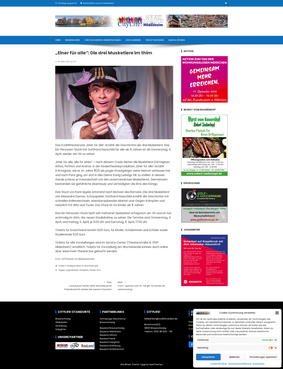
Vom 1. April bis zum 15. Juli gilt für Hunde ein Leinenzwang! (141, 286)
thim (99, 270)
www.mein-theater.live (77, 251)
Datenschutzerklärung (239, 363)
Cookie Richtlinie (218, 363)
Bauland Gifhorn (108, 335)
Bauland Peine (107, 338)
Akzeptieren (208, 357)
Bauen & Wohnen (177, 40)
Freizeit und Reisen (155, 40)
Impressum (258, 363)
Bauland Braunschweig (112, 327)
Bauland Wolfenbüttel (112, 349)
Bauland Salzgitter (110, 342)
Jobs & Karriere (133, 40)
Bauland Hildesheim (110, 331)
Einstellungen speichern (263, 357)
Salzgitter (60, 329)
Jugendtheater (72, 270)
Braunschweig (63, 318)
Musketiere (83, 270)
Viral (143, 364)
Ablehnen (234, 357)
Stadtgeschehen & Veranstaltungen (103, 40)
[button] (277, 312)
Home (58, 40)
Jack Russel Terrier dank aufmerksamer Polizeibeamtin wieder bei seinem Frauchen (88, 286)
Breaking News (72, 40)
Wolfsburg (61, 325)
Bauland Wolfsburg (110, 345)
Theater (92, 270)
